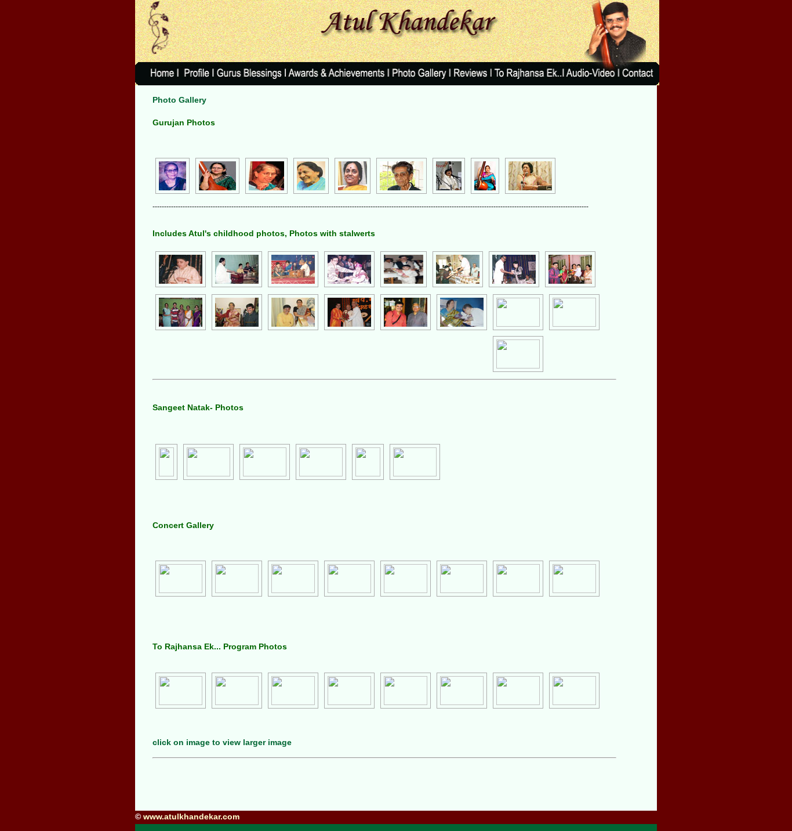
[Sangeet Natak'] (321, 462)
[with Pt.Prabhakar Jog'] (349, 690)
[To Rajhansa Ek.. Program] (180, 690)
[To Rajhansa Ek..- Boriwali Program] (518, 690)
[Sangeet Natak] (265, 462)
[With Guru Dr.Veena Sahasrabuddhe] (237, 312)
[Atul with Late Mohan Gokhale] (403, 269)
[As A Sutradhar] (166, 462)
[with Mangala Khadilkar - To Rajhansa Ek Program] (574, 690)
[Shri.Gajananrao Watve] (401, 176)
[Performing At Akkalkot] (518, 578)
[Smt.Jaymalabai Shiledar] (311, 176)
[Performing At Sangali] (574, 578)
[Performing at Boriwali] (462, 690)
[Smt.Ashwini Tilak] (485, 176)
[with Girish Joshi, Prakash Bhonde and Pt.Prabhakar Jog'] (405, 690)
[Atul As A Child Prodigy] (180, 269)
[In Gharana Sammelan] (462, 578)
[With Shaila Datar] (293, 312)
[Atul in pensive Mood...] (293, 578)
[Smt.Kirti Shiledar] (352, 176)
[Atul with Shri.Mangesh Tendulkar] (458, 269)
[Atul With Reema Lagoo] (570, 269)
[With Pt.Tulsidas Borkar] (518, 312)
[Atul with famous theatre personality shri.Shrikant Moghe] (349, 269)
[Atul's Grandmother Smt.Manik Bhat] (172, 176)
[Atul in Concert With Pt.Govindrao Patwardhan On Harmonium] (293, 269)
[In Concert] (237, 269)
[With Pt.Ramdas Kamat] (405, 312)
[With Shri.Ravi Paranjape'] (574, 312)
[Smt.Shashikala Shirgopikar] (530, 176)
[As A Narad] (208, 462)
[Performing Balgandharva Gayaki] (237, 690)
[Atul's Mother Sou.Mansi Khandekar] (217, 176)
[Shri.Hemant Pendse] (449, 176)
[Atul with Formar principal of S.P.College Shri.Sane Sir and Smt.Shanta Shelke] (514, 269)
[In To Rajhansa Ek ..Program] (293, 690)
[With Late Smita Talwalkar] (462, 312)
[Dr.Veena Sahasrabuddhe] (266, 176)
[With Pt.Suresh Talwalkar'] (518, 354)
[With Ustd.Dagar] (349, 312)
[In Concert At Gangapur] (405, 578)
